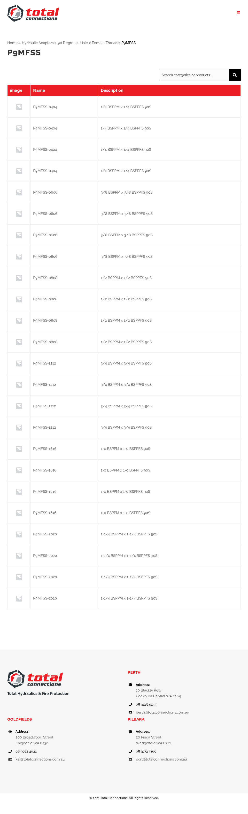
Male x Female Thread (98, 43)
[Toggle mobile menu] (239, 13)
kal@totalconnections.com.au (40, 759)
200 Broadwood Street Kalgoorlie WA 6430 (34, 740)
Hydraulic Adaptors (38, 43)
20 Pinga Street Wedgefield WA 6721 (153, 740)
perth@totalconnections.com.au (162, 712)
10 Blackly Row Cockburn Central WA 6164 (158, 693)
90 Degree (67, 43)
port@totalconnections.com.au (161, 759)
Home (12, 43)
